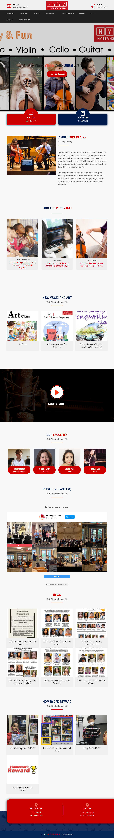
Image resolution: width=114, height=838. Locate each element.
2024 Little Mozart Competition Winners (91, 682)
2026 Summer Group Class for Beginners (22, 642)
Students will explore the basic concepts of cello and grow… (91, 264)
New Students (68, 13)
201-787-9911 (102, 6)
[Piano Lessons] (57, 238)
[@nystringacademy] (42, 517)
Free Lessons (24, 20)
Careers (10, 20)
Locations (24, 13)
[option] (22, 244)
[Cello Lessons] (91, 238)
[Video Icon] (57, 392)
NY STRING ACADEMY (53, 835)
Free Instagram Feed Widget (58, 584)
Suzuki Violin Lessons (22, 260)
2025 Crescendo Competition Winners (57, 682)
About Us (10, 13)
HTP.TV (37, 13)
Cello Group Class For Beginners (57, 345)
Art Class (22, 344)
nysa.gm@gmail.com (20, 6)
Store (92, 13)
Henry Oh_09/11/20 (91, 748)
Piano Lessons (57, 261)
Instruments (50, 13)
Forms (82, 13)
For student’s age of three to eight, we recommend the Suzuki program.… (23, 265)
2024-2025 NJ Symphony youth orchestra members (22, 682)
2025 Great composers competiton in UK (91, 642)
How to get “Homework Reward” (22, 788)
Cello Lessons (92, 261)
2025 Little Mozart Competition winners (57, 642)
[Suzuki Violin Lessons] (22, 238)
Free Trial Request (57, 74)
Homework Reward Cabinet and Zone (57, 749)
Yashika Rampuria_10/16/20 (22, 748)
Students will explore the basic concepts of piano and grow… (57, 264)
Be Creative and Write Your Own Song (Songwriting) (91, 345)
